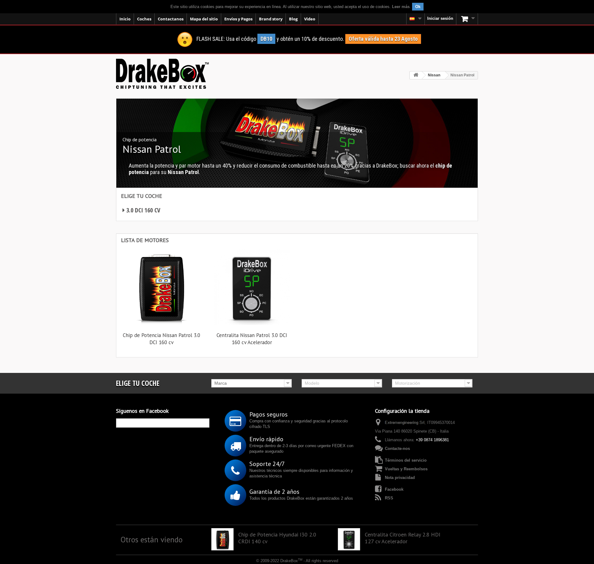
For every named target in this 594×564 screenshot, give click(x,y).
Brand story (270, 19)
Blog (293, 19)
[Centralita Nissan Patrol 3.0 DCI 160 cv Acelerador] (252, 287)
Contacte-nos (397, 448)
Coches (144, 19)
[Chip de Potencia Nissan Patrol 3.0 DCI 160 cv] (161, 287)
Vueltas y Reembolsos (406, 469)
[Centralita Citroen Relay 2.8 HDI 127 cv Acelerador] (349, 539)
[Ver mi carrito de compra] (467, 18)
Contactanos (170, 19)
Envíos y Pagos (238, 19)
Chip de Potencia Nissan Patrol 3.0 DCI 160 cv (161, 339)
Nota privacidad (400, 477)
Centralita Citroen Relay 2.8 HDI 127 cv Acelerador (402, 538)
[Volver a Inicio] (416, 75)
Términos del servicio (406, 460)
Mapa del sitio (204, 19)
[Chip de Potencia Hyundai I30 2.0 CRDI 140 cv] (222, 539)
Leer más (401, 6)
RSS (389, 498)
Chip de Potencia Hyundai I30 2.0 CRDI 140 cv (277, 538)
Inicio (125, 19)
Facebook (394, 489)
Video (309, 19)
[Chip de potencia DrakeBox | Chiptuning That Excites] (162, 74)
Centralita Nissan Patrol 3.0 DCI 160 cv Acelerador (252, 339)
